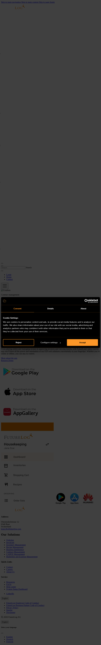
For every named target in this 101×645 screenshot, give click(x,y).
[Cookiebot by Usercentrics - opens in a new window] (86, 301)
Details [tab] (50, 308)
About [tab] (83, 308)
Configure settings (49, 342)
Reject (18, 342)
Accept (82, 342)
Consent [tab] (17, 308)
